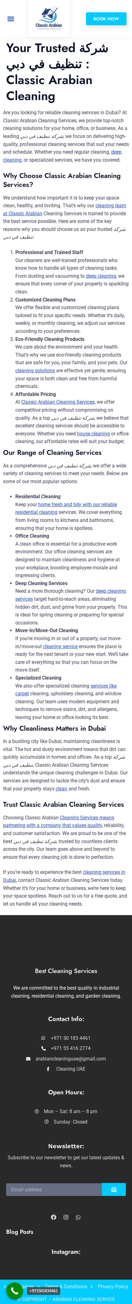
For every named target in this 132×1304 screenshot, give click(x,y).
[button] (10, 18)
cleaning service (60, 646)
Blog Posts (19, 1232)
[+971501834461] (14, 1290)
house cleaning (93, 434)
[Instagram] (66, 1217)
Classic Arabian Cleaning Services (58, 402)
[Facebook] (53, 1217)
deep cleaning (101, 276)
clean (61, 789)
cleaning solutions (35, 370)
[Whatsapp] (78, 1217)
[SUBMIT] (114, 1189)
